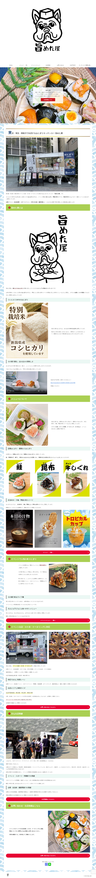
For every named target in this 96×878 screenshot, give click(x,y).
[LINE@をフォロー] (49, 864)
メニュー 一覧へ (48, 552)
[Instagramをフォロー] (46, 864)
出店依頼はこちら (48, 99)
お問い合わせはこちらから (48, 707)
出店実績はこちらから (48, 799)
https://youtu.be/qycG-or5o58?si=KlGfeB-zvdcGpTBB (63, 382)
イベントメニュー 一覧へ (48, 620)
